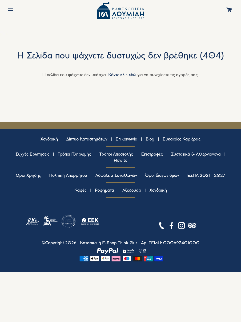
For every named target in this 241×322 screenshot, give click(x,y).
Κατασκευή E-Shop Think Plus (108, 243)
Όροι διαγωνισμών (162, 176)
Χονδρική (49, 139)
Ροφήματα (104, 190)
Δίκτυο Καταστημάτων (86, 139)
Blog (150, 139)
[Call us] (162, 226)
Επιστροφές (152, 154)
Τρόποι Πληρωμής (74, 154)
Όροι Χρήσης (28, 176)
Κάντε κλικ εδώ (122, 75)
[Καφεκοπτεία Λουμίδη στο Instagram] (182, 226)
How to (120, 160)
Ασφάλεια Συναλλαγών (116, 176)
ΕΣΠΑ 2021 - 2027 (206, 176)
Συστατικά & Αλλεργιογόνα (196, 154)
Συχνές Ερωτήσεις (32, 154)
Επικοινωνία (126, 139)
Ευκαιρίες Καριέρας (182, 139)
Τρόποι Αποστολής (116, 154)
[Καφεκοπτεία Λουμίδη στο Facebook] (172, 226)
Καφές (80, 190)
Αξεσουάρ (131, 190)
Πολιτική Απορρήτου (68, 176)
